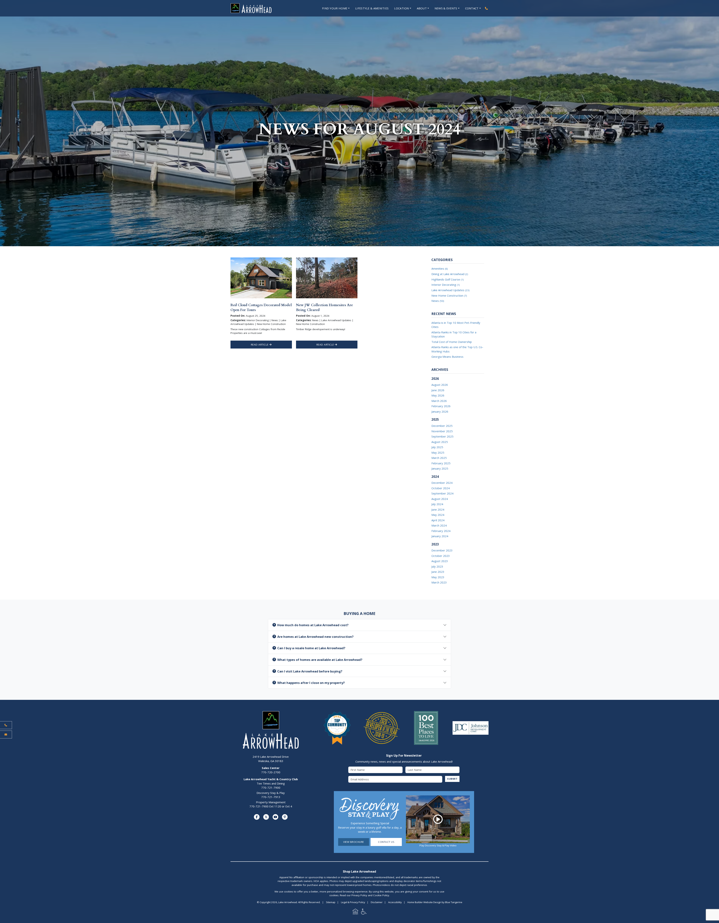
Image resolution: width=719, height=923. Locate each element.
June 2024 (437, 509)
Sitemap (330, 902)
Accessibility (395, 902)
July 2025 (437, 447)
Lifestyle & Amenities (372, 8)
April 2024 (438, 520)
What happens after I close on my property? (311, 683)
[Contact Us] (6, 734)
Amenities (439, 268)
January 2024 (439, 536)
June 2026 (437, 390)
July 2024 (437, 504)
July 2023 (437, 566)
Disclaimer (377, 902)
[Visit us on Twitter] (266, 817)
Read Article (260, 344)
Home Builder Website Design (424, 902)
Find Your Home (334, 8)
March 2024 (439, 525)
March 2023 (439, 582)
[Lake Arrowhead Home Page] (262, 8)
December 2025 (442, 426)
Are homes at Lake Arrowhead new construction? (315, 636)
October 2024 (440, 488)
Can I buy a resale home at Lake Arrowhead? (311, 648)
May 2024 (437, 515)
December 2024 (442, 483)
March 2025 (439, 458)
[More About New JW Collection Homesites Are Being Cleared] (326, 277)
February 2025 (440, 463)
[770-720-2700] (486, 8)
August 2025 (439, 442)
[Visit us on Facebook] (257, 817)
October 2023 (440, 556)
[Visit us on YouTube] (275, 817)
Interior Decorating (445, 284)
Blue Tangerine (453, 902)
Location (401, 8)
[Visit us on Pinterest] (285, 817)
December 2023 (442, 550)
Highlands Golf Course (447, 279)
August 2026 (439, 385)
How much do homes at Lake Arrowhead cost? (312, 625)
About (422, 8)
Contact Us (386, 842)
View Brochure (353, 842)
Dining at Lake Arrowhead (449, 274)
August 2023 (439, 561)
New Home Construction (449, 295)
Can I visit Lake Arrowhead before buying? (309, 671)
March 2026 (439, 401)
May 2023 (437, 577)
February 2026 (440, 406)
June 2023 (437, 572)
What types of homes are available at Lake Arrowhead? (319, 659)
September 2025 (442, 436)
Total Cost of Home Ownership (451, 342)
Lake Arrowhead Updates (450, 290)
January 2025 (439, 468)
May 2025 (437, 452)
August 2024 (439, 499)
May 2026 (437, 395)
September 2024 (442, 493)
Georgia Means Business (447, 356)
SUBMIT (452, 778)
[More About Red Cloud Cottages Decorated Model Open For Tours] (261, 277)
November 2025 (442, 431)
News (437, 301)
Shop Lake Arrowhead (359, 871)
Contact (472, 8)
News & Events (446, 8)
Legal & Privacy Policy (353, 902)
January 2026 (439, 411)
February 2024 (440, 531)
